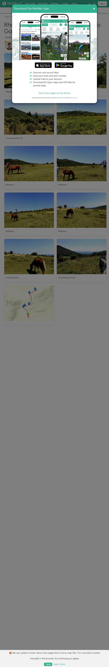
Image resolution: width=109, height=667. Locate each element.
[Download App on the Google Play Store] (64, 63)
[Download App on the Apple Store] (43, 65)
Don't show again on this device (54, 93)
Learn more (73, 98)
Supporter (61, 98)
